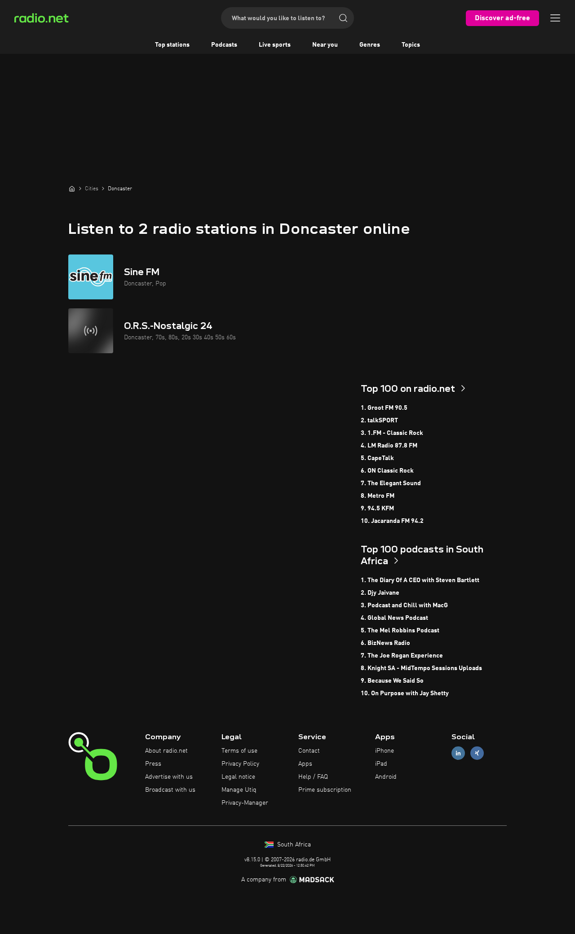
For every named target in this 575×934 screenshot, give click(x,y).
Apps (305, 764)
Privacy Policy (240, 764)
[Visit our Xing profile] (477, 753)
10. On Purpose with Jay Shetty (405, 693)
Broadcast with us (170, 790)
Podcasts (224, 45)
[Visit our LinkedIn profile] (458, 753)
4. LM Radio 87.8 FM (389, 446)
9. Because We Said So (392, 681)
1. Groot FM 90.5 (384, 408)
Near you (325, 45)
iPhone (384, 751)
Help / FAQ (313, 777)
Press (153, 764)
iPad (381, 764)
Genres (369, 45)
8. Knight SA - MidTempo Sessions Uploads (421, 668)
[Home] (71, 188)
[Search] (343, 18)
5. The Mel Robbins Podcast (400, 630)
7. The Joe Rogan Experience (402, 656)
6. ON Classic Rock (387, 471)
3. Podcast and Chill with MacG (404, 605)
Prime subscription (324, 790)
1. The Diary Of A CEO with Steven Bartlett (420, 580)
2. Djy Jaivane (380, 593)
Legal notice (238, 777)
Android (386, 777)
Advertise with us (169, 777)
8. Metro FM (377, 496)
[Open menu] (555, 18)
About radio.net (166, 751)
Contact (309, 751)
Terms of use (239, 751)
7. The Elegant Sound (391, 483)
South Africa (293, 845)
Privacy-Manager (244, 803)
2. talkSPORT (379, 420)
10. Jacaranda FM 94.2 (392, 521)
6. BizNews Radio (385, 643)
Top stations (172, 45)
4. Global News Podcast (394, 618)
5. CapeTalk (377, 458)
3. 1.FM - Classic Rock (392, 433)
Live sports (275, 45)
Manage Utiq (239, 790)
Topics (411, 45)
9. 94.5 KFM (377, 508)
